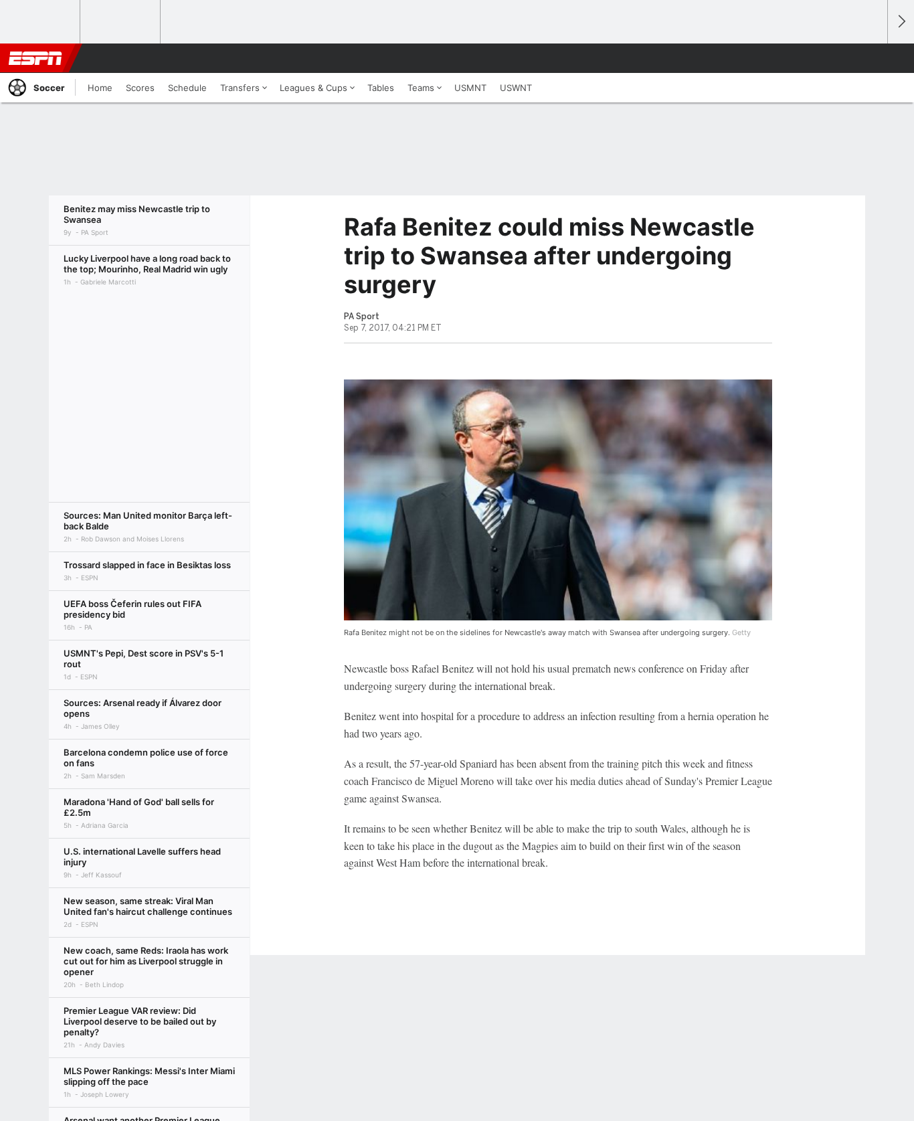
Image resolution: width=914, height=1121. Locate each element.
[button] (871, 58)
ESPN (35, 58)
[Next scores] (900, 22)
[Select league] (41, 22)
